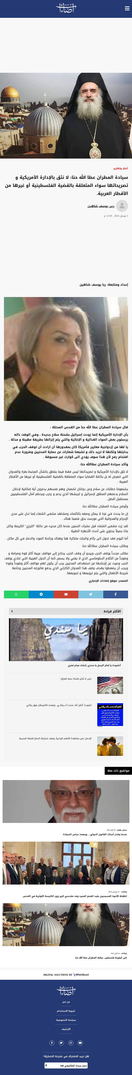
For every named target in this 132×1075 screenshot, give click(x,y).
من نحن (66, 1002)
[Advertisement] (66, 45)
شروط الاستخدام (66, 1011)
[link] (51, 1042)
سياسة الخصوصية (66, 1020)
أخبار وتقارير (120, 168)
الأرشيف (66, 1029)
